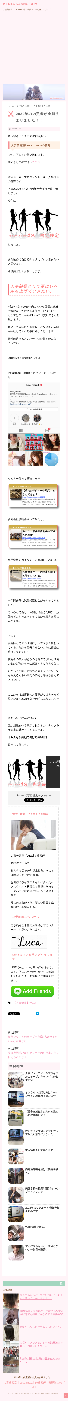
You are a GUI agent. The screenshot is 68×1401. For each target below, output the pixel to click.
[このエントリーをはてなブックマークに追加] (37, 1013)
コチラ (36, 162)
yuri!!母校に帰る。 (36, 1227)
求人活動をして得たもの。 (40, 1150)
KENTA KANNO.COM (20, 4)
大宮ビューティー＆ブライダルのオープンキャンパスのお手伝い (41, 1076)
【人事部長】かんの (25, 1002)
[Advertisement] (34, 48)
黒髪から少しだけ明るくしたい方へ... (41, 1326)
